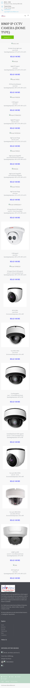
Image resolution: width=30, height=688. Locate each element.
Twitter (12, 676)
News (2, 633)
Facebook (5, 676)
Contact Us (7, 37)
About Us (3, 627)
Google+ (5, 678)
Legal (2, 681)
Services (3, 629)
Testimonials (4, 631)
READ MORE (15, 56)
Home (2, 625)
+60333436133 (7, 9)
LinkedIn (19, 676)
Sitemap (7, 681)
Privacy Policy (14, 681)
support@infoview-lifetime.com (11, 11)
